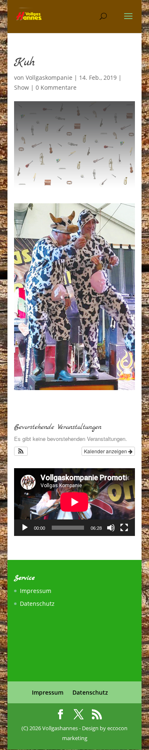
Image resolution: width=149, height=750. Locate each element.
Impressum (35, 591)
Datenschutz (37, 603)
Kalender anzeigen (106, 451)
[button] (20, 451)
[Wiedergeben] (25, 528)
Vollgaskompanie (49, 77)
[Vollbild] (124, 528)
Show (21, 87)
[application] (74, 502)
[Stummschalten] (111, 528)
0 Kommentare (56, 87)
